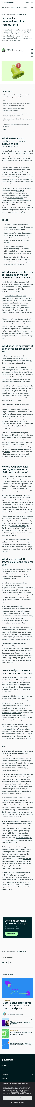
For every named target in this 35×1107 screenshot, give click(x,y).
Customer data (16, 7)
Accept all (17, 1098)
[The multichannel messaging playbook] (17, 1022)
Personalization (21, 14)
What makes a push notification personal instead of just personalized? (16, 96)
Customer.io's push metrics (11, 713)
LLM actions (27, 233)
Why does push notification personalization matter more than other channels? (16, 104)
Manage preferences (17, 1102)
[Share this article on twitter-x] (32, 53)
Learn (3, 14)
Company (24, 7)
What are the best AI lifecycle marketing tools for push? (17, 120)
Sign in (27, 2)
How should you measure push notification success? (16, 125)
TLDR (4, 100)
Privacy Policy (15, 1092)
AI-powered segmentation (20, 449)
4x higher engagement (15, 198)
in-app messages (15, 172)
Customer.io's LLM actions (11, 435)
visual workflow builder (24, 253)
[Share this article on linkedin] (32, 49)
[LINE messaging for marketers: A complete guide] (17, 1033)
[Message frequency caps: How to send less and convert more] (17, 1044)
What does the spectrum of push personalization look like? (13, 109)
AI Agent (17, 233)
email (3, 172)
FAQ (4, 129)
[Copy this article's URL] (32, 56)
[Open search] (32, 7)
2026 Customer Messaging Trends (17, 680)
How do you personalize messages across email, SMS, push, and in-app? (16, 114)
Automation (8, 7)
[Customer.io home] (8, 2)
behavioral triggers (22, 838)
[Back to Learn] (3, 7)
